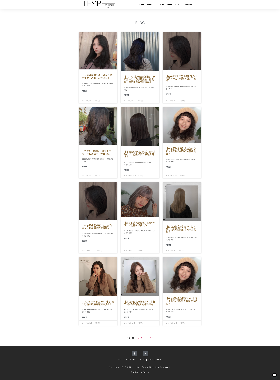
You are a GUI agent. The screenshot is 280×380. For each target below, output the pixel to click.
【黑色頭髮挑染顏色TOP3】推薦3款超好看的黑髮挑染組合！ (139, 303)
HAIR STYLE (152, 4)
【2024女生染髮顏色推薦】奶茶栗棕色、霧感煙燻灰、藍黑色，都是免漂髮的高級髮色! (139, 79)
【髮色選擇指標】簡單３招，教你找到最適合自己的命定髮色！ (181, 229)
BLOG (162, 4)
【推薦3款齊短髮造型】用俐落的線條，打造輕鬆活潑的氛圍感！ (139, 154)
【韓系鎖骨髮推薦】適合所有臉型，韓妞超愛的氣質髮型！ (97, 227)
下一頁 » (149, 338)
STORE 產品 (187, 4)
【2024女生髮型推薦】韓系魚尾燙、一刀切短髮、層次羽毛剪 (181, 78)
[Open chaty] (274, 375)
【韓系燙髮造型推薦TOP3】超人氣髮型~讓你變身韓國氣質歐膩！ (181, 301)
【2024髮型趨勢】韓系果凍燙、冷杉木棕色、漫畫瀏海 (96, 152)
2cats (146, 372)
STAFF (141, 4)
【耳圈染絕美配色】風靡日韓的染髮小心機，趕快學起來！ (97, 76)
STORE (159, 360)
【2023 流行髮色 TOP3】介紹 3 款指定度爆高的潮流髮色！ (98, 303)
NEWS (169, 4)
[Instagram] (145, 353)
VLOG (177, 4)
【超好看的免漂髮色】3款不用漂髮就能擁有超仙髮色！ (139, 224)
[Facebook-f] (134, 353)
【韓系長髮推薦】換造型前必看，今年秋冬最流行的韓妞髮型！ (181, 151)
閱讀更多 (84, 91)
